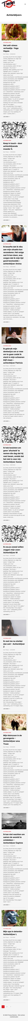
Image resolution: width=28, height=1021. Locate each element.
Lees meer (6, 116)
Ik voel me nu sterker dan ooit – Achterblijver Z (14, 644)
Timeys (7, 54)
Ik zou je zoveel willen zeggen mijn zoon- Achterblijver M (13, 550)
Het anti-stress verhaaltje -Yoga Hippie (10, 48)
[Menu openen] (25, 4)
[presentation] (14, 32)
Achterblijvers (7, 42)
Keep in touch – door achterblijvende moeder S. (12, 146)
